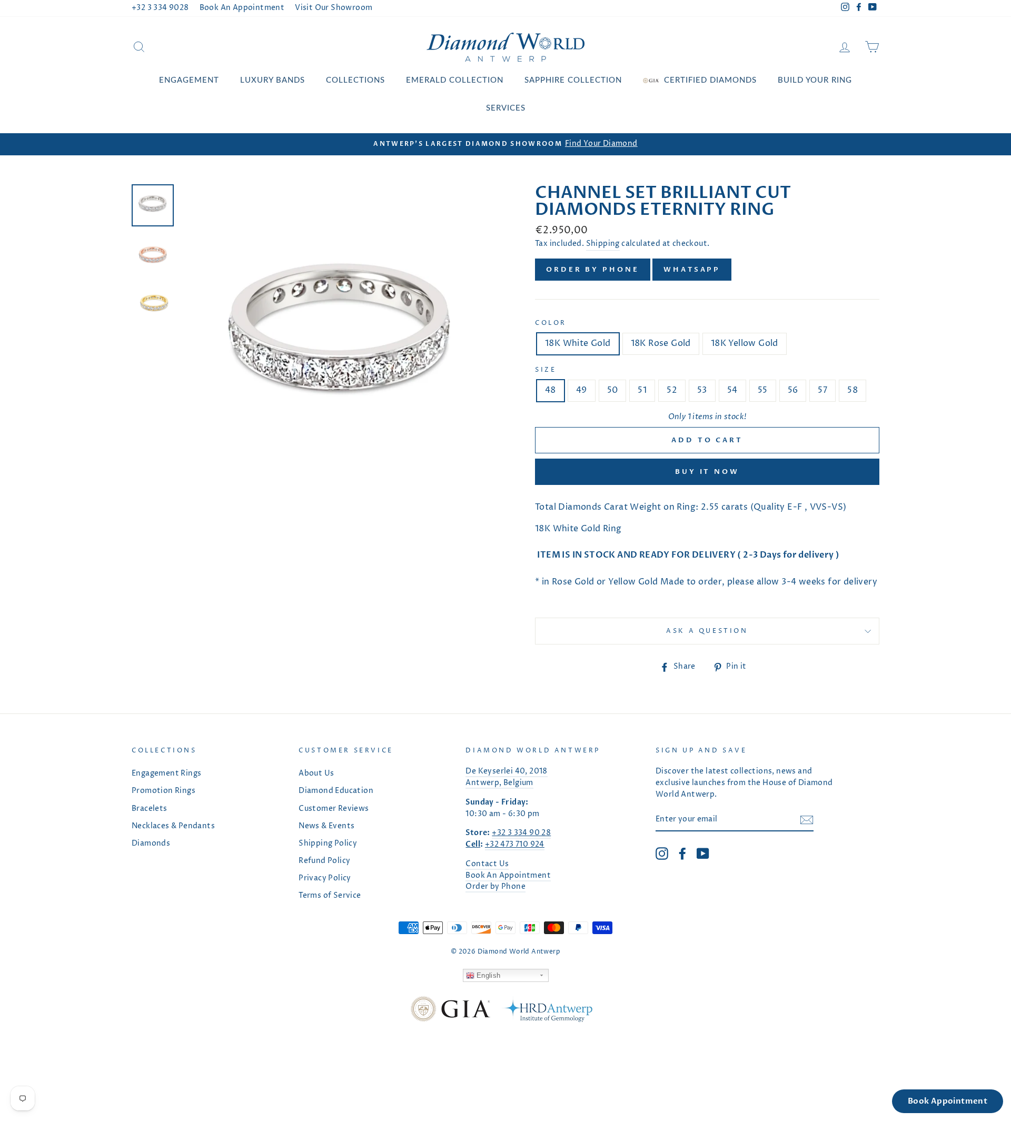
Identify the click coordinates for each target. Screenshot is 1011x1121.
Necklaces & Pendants (173, 826)
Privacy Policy (325, 878)
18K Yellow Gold (744, 343)
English (487, 975)
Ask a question (707, 631)
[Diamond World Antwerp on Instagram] (662, 853)
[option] (505, 144)
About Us (316, 773)
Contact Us (487, 864)
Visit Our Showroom (333, 8)
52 (672, 390)
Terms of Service (330, 895)
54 (732, 390)
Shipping (603, 244)
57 (822, 390)
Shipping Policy (328, 843)
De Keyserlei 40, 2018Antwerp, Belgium (506, 777)
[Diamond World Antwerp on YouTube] (703, 853)
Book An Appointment (242, 8)
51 (642, 390)
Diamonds (151, 843)
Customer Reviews (334, 809)
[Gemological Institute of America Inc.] (450, 1011)
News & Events (326, 826)
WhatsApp (691, 269)
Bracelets (149, 809)
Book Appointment (947, 1101)
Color (551, 323)
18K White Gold (578, 343)
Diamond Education (336, 791)
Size (545, 369)
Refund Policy (324, 861)
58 (852, 390)
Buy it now (707, 472)
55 (763, 390)
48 (550, 390)
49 (581, 390)
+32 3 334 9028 (160, 8)
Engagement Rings (166, 773)
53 (702, 390)
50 (612, 390)
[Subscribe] (807, 820)
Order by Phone (592, 269)
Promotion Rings (163, 791)
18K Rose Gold (661, 343)
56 (793, 390)
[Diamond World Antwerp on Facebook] (682, 853)
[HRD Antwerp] (546, 1011)
